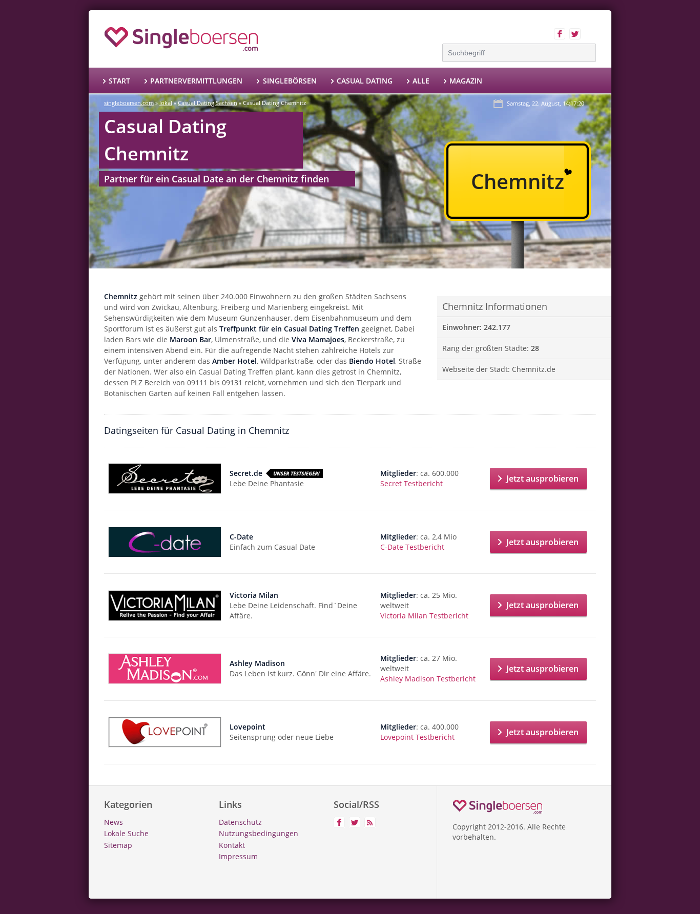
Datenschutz (240, 822)
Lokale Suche (126, 833)
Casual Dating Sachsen (207, 103)
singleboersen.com (129, 103)
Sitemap (118, 845)
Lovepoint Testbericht (417, 737)
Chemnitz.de (533, 369)
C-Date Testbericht (412, 547)
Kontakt (232, 845)
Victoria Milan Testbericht (424, 615)
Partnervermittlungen (196, 81)
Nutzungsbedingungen (258, 833)
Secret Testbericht (411, 483)
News (113, 822)
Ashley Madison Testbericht (428, 678)
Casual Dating (365, 81)
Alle (421, 81)
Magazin (465, 81)
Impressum (238, 856)
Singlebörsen (289, 81)
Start (119, 81)
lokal (165, 103)
